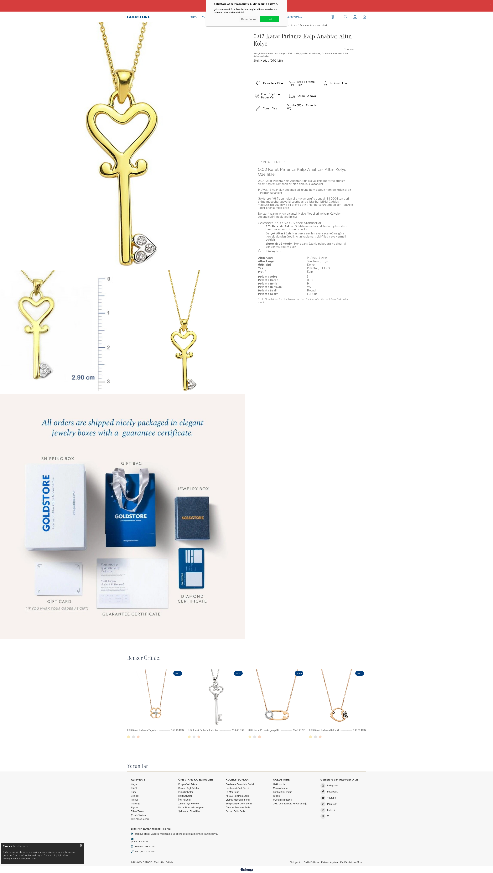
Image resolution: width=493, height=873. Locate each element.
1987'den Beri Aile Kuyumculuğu (290, 803)
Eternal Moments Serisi (238, 799)
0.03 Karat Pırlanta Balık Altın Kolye (325, 730)
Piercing (135, 803)
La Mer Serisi (233, 792)
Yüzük (134, 788)
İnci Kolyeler (184, 799)
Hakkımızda (279, 784)
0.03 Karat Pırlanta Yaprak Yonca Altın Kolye (143, 730)
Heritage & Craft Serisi (237, 788)
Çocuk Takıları (138, 815)
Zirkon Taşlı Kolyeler (189, 803)
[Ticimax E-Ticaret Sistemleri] (246, 870)
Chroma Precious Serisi (238, 807)
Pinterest (331, 804)
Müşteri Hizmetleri (282, 799)
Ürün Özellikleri (271, 162)
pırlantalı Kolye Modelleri (303, 213)
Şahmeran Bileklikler (189, 811)
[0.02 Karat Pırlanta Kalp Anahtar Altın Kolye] (216, 697)
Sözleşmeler (295, 862)
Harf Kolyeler (185, 796)
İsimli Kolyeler (185, 792)
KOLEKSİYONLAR (293, 16)
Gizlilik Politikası (311, 862)
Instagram (332, 785)
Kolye (134, 784)
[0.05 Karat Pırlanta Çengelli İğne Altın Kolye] (276, 697)
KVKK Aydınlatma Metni (351, 862)
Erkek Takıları (138, 811)
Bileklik (134, 796)
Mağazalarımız (280, 788)
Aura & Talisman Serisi (237, 796)
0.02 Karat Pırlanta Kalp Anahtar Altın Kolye (204, 730)
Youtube (331, 798)
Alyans (134, 807)
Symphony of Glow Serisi (239, 803)
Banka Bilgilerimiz (282, 792)
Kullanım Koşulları (329, 862)
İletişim (276, 796)
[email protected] (139, 841)
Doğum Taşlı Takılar (188, 788)
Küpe (134, 792)
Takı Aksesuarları (140, 819)
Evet (269, 19)
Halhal (134, 799)
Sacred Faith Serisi (236, 811)
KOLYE (193, 16)
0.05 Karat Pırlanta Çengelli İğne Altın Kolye (264, 730)
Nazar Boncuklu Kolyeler (191, 807)
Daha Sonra (248, 19)
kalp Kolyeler (332, 213)
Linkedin (331, 810)
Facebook (332, 791)
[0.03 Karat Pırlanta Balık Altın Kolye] (337, 697)
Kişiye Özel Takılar (188, 784)
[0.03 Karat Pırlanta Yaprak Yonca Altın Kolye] (155, 697)
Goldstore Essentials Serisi (240, 784)
